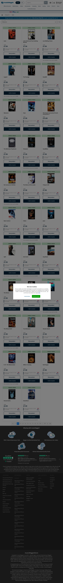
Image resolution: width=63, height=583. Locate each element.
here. (39, 292)
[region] (32, 291)
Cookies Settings (27, 296)
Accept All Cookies (36, 296)
